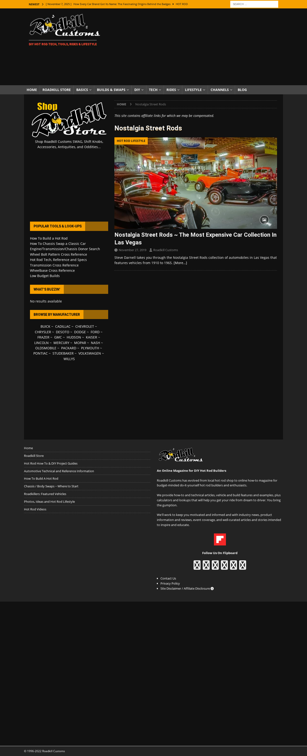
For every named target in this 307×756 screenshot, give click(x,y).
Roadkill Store (56, 89)
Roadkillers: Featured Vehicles (45, 494)
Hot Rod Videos (35, 509)
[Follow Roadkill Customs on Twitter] (233, 567)
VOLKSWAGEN (89, 353)
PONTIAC (40, 353)
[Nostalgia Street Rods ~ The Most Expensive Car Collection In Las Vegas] (195, 183)
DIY (137, 89)
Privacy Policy (170, 583)
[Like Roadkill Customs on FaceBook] (197, 567)
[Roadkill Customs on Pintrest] (215, 567)
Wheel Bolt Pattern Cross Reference (58, 254)
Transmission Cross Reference (54, 265)
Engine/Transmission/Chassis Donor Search (65, 249)
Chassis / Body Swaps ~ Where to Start (51, 486)
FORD (95, 332)
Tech (153, 89)
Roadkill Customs (165, 250)
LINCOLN (41, 342)
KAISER (91, 337)
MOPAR (80, 342)
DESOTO (62, 332)
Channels (220, 89)
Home (32, 89)
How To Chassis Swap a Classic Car (58, 243)
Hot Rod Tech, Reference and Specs (58, 259)
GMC (58, 337)
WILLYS (69, 359)
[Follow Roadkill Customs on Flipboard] (220, 543)
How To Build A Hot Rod (41, 478)
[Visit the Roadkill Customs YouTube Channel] (242, 567)
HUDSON (74, 337)
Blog (242, 89)
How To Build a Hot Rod (49, 238)
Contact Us (168, 578)
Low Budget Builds (45, 275)
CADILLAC (63, 326)
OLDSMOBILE (45, 348)
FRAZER (43, 337)
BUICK (45, 326)
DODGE (80, 332)
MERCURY (61, 342)
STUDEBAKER (63, 353)
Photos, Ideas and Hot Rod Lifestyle (49, 501)
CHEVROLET (84, 326)
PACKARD (68, 348)
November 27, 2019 (132, 250)
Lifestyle (193, 89)
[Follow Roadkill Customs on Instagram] (206, 567)
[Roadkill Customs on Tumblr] (224, 567)
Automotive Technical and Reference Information (59, 471)
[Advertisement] (195, 46)
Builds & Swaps (111, 89)
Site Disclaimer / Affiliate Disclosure (185, 588)
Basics (82, 89)
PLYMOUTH (90, 348)
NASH (95, 342)
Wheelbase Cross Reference (52, 270)
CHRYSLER (43, 332)
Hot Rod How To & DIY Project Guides (50, 463)
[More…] (180, 262)
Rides (171, 89)
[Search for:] (254, 3)
